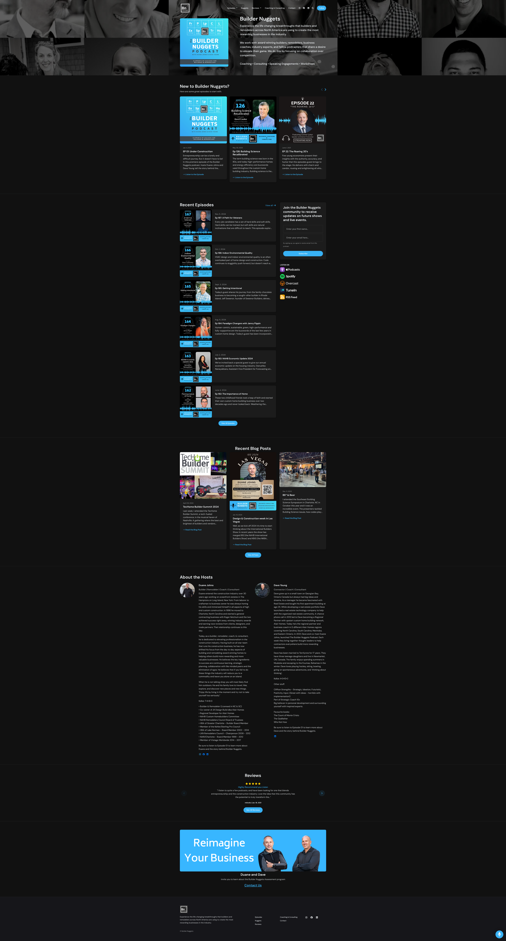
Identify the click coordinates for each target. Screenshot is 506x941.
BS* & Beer (289, 495)
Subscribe (303, 253)
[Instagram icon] (306, 917)
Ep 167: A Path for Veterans (228, 217)
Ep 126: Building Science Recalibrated (246, 153)
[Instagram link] (299, 8)
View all (269, 205)
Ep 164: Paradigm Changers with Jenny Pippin (238, 323)
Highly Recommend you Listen (253, 787)
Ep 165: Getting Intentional (228, 288)
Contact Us (253, 885)
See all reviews (253, 810)
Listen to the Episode (194, 174)
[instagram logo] (200, 754)
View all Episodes (228, 423)
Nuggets (244, 8)
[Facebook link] (304, 8)
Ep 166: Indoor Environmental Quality (233, 253)
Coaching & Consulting (275, 8)
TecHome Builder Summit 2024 (201, 506)
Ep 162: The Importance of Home (231, 393)
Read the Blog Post (193, 530)
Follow (321, 8)
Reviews (256, 8)
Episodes (231, 8)
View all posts (253, 555)
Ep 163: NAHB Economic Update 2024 (234, 358)
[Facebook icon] (311, 917)
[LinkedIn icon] (317, 917)
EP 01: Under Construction (198, 151)
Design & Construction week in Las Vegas (253, 520)
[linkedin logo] (207, 754)
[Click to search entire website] (313, 8)
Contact (291, 8)
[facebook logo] (204, 754)
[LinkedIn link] (308, 8)
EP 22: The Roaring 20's (295, 151)
